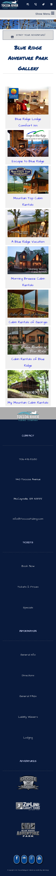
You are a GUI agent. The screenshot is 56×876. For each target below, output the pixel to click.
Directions (28, 675)
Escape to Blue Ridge (28, 161)
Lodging (28, 737)
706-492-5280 (28, 459)
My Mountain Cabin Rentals (28, 402)
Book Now (28, 566)
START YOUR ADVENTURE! (30, 35)
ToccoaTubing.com (23, 870)
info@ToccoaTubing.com (28, 519)
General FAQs (28, 696)
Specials (28, 607)
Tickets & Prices (28, 587)
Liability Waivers (28, 717)
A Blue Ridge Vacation (28, 241)
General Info (28, 655)
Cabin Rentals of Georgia (28, 322)
